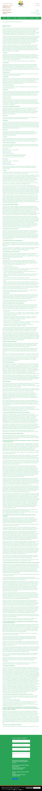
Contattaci (37, 3)
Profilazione (17, 789)
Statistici (22, 789)
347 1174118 (37, 5)
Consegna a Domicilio (22, 18)
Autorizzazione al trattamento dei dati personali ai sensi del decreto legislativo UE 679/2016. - (20, 761)
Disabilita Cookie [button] (29, 787)
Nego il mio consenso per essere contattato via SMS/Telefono (18, 768)
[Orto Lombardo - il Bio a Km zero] (21, 4)
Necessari (11, 789)
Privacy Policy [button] (16, 788)
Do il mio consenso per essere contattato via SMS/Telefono (20, 766)
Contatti (37, 18)
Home (4, 18)
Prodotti (9, 18)
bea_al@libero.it (8, 152)
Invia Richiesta (15, 778)
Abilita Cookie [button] (36, 787)
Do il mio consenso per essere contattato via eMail (20, 772)
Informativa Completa (21, 762)
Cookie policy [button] (10, 788)
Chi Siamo (31, 18)
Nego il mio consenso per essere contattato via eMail (18, 775)
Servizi (14, 18)
